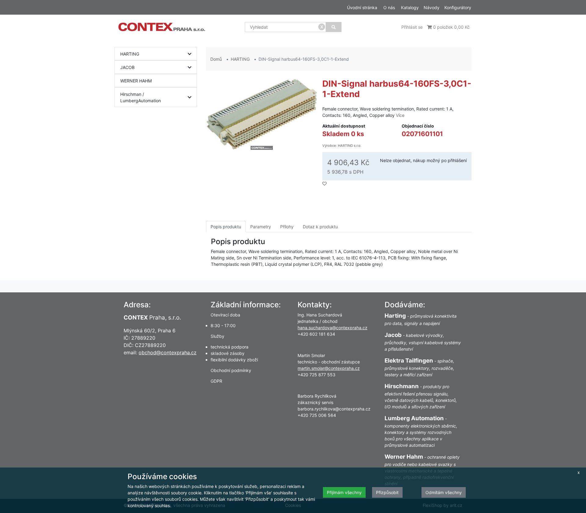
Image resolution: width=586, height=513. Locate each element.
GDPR (216, 381)
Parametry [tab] (260, 226)
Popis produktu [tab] (226, 226)
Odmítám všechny (443, 492)
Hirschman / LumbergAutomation (140, 97)
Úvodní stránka (362, 7)
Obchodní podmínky (231, 370)
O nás (389, 7)
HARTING (129, 53)
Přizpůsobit (387, 492)
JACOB (127, 67)
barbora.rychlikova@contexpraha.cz (334, 408)
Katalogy (410, 7)
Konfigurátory (457, 7)
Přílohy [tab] (287, 226)
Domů (216, 59)
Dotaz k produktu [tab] (320, 226)
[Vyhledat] (333, 27)
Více (400, 115)
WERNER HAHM (136, 80)
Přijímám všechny (344, 492)
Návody (432, 7)
